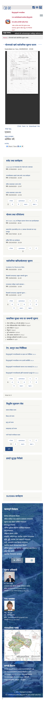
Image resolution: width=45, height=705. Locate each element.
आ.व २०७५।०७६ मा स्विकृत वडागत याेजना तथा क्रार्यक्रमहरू (22, 221)
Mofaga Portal (9, 525)
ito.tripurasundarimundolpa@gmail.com (18, 671)
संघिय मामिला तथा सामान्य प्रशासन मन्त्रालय (18, 519)
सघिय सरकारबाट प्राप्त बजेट (13, 184)
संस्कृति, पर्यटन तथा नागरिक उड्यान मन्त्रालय (19, 537)
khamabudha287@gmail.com (18, 617)
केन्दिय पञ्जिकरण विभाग (12, 516)
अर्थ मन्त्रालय (8, 531)
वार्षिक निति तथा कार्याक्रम (13, 240)
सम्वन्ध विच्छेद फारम (11, 410)
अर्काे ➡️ (30, 560)
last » (35, 204)
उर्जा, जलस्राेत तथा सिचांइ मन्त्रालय (16, 542)
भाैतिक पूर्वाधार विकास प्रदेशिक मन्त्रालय (17, 528)
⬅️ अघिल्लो (17, 560)
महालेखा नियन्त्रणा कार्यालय (13, 554)
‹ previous (21, 201)
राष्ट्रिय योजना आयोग (11, 534)
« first (11, 201)
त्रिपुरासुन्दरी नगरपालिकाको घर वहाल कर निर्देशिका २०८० (21, 354)
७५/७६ (7, 143)
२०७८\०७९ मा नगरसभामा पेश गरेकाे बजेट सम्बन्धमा (19, 167)
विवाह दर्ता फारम (10, 416)
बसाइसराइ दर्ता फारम (11, 428)
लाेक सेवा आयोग (9, 551)
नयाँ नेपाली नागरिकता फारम (13, 435)
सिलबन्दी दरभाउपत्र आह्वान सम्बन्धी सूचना (17, 276)
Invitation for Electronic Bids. (15, 267)
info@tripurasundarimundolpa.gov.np (21, 669)
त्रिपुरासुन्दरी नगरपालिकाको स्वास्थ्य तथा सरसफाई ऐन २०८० (22, 367)
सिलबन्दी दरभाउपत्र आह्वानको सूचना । (16, 293)
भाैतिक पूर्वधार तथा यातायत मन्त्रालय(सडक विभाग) (20, 548)
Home (5, 37)
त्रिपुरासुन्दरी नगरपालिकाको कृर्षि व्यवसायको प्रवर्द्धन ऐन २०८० (22, 373)
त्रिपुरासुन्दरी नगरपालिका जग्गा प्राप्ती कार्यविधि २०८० (20, 360)
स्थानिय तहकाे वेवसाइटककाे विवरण (15, 545)
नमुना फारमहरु (9, 136)
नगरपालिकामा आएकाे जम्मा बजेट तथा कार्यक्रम (18, 175)
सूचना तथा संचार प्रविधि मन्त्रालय (15, 522)
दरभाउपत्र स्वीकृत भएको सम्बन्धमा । (15, 284)
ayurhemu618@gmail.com (16, 588)
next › (26, 204)
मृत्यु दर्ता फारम (10, 422)
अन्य (9, 449)
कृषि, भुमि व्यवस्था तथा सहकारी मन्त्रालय (17, 539)
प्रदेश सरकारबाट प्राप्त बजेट (13, 192)
